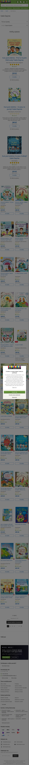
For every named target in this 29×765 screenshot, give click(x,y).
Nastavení (14, 397)
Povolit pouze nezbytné (14, 394)
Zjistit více (14, 387)
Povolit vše (14, 392)
